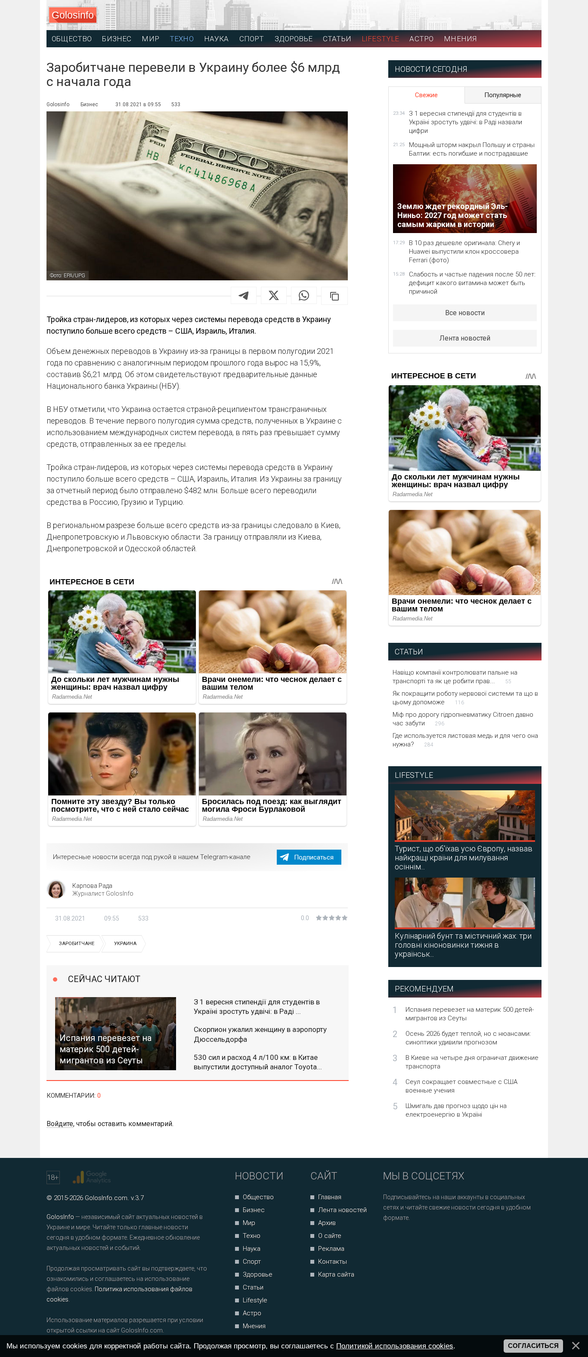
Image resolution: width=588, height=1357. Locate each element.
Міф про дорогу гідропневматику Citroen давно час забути (463, 719)
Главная (329, 1197)
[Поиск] (496, 15)
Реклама (331, 1248)
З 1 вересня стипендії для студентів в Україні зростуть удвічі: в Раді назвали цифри (465, 122)
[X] (274, 295)
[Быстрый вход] (527, 15)
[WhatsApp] (304, 295)
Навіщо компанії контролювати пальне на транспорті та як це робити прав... (455, 677)
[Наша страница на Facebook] (392, 1240)
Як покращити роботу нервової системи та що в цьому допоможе (465, 698)
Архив (327, 1222)
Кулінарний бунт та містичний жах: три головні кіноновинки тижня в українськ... (463, 944)
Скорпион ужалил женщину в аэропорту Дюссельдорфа (260, 1034)
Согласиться (533, 1345)
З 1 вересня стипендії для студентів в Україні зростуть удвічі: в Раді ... (257, 1007)
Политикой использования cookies (394, 1346)
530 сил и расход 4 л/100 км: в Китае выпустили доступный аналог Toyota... (258, 1062)
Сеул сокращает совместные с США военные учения (461, 1086)
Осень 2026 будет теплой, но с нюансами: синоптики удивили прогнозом (468, 1038)
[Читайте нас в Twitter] (419, 1240)
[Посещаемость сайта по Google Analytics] (93, 1177)
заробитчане (76, 943)
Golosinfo (73, 15)
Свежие (426, 95)
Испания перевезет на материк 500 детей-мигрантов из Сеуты (469, 1014)
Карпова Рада (92, 885)
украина (125, 943)
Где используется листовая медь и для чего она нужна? (465, 740)
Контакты (332, 1261)
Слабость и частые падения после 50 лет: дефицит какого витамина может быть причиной (472, 282)
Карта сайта (336, 1274)
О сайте (329, 1235)
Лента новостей (464, 338)
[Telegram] (244, 295)
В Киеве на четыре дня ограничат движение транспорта (471, 1062)
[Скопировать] (334, 296)
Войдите (59, 1124)
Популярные (502, 95)
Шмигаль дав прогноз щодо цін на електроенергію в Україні (456, 1110)
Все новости (465, 313)
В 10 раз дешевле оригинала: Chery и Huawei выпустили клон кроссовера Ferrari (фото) (464, 251)
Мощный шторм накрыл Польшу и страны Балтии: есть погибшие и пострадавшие (472, 149)
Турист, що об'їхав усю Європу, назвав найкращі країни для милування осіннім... (463, 857)
